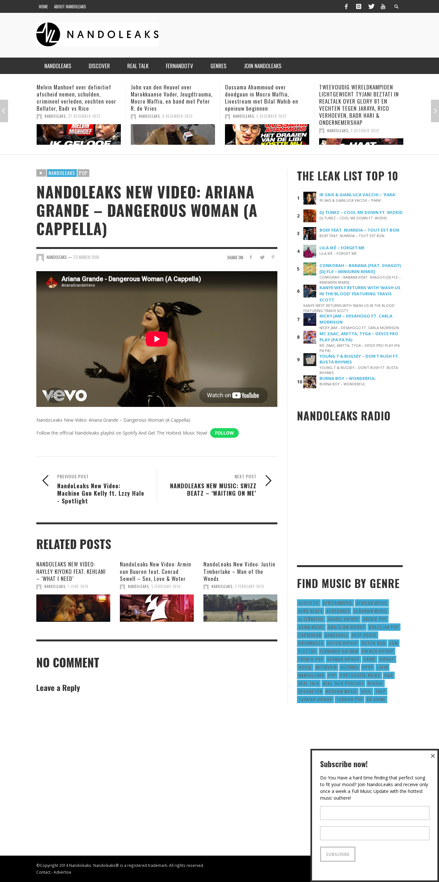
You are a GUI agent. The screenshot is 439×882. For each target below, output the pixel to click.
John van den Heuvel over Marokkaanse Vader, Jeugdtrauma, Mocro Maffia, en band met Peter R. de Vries (84, 97)
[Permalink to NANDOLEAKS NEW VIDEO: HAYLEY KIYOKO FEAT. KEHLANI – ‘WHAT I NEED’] (73, 608)
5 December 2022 (184, 116)
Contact (43, 872)
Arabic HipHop (343, 618)
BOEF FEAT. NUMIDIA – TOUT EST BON (359, 230)
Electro (307, 651)
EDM (394, 642)
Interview (326, 667)
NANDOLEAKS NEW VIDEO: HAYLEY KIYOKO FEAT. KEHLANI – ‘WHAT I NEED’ (71, 571)
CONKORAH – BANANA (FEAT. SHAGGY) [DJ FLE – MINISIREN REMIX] (360, 268)
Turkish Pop (349, 699)
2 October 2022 (277, 130)
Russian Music (341, 691)
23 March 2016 (86, 257)
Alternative (311, 618)
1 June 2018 (78, 586)
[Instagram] (359, 6)
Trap (380, 691)
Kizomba (350, 667)
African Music (371, 602)
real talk (309, 683)
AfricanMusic (338, 602)
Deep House (364, 634)
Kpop (368, 667)
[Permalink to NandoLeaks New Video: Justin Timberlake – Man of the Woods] (240, 608)
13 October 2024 (372, 116)
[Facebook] (346, 6)
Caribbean (310, 634)
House (305, 667)
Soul (366, 691)
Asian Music (311, 626)
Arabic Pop (375, 618)
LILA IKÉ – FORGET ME (341, 248)
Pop (83, 172)
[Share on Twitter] (261, 257)
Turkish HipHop (315, 699)
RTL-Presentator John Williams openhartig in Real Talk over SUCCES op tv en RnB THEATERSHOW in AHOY (363, 97)
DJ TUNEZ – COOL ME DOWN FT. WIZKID (361, 212)
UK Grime (376, 699)
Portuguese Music (360, 675)
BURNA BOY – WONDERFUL (347, 378)
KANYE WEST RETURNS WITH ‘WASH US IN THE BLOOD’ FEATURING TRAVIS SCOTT (359, 294)
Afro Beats (311, 610)
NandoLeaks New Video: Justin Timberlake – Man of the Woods (239, 571)
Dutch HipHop (342, 642)
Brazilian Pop (384, 626)
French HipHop (378, 651)
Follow (224, 433)
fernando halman (339, 651)
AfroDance (338, 610)
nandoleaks (311, 675)
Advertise (62, 872)
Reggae (375, 683)
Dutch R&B (374, 642)
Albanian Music (370, 610)
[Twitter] (371, 6)
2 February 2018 (249, 586)
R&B (388, 675)
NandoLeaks (61, 116)
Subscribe (338, 854)
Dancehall (336, 634)
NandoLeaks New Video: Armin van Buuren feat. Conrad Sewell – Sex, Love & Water (155, 571)
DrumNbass (311, 642)
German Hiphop (343, 659)
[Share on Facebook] (250, 257)
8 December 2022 (90, 116)
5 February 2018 (166, 586)
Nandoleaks (62, 172)
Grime (369, 659)
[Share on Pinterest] (273, 257)
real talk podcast (343, 683)
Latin (382, 667)
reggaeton (310, 691)
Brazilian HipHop (346, 626)
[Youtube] (383, 6)
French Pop (311, 659)
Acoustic (309, 602)
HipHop (387, 659)
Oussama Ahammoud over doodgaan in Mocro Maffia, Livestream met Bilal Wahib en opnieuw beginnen (174, 97)
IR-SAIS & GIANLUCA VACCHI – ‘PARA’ (357, 195)
